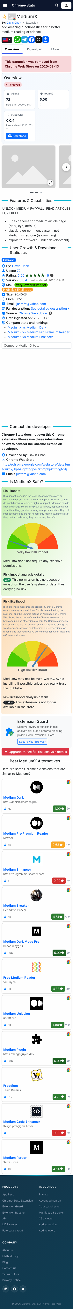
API (4, 1218)
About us (7, 1250)
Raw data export (12, 1230)
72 (19, 271)
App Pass (8, 1194)
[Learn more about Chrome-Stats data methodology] (50, 313)
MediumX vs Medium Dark (27, 327)
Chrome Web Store (33, 313)
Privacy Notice (11, 1280)
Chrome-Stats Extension (17, 1200)
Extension (32, 22)
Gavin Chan (13, 22)
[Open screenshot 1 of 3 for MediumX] (28, 166)
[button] (5, 5)
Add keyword (47, 1230)
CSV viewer (46, 1218)
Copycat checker (50, 1206)
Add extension (48, 1224)
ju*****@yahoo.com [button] (31, 304)
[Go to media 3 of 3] (41, 192)
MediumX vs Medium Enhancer (30, 337)
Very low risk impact (31, 285)
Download (34, 49)
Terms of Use (10, 1274)
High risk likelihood (17, 290)
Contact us (9, 1268)
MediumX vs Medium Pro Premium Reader (38, 332)
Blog (5, 1262)
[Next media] (66, 167)
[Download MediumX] (19, 126)
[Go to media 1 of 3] (32, 192)
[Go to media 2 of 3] (36, 192)
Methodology (10, 1256)
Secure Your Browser (32, 741)
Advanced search (50, 1200)
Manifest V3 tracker (51, 1212)
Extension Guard (12, 1206)
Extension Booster (13, 1212)
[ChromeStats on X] (22, 1288)
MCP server (9, 1224)
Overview (12, 49)
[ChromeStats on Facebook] (14, 1288)
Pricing (43, 1194)
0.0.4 (23, 280)
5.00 (33, 275)
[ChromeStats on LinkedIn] (5, 1288)
